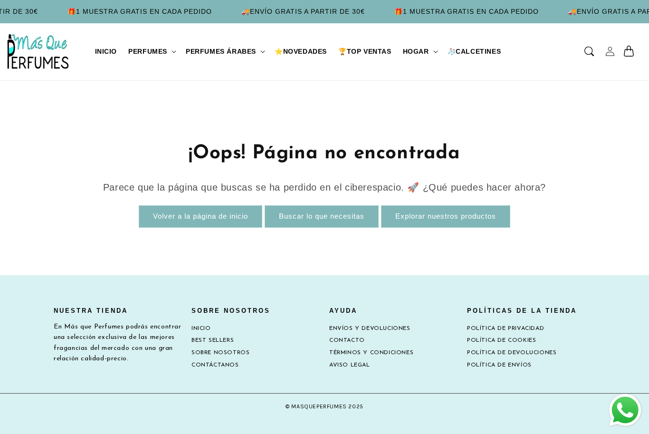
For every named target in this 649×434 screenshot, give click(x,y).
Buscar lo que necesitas (321, 216)
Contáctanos (215, 365)
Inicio (201, 328)
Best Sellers (212, 340)
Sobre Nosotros (220, 353)
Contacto (347, 340)
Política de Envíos (499, 365)
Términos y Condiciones (371, 353)
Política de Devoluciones (511, 353)
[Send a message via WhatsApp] (625, 410)
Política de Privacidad (505, 328)
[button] (151, 51)
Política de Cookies (501, 340)
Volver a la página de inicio (200, 216)
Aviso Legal (349, 365)
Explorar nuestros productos (445, 216)
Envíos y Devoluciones (369, 328)
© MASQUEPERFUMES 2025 (324, 406)
